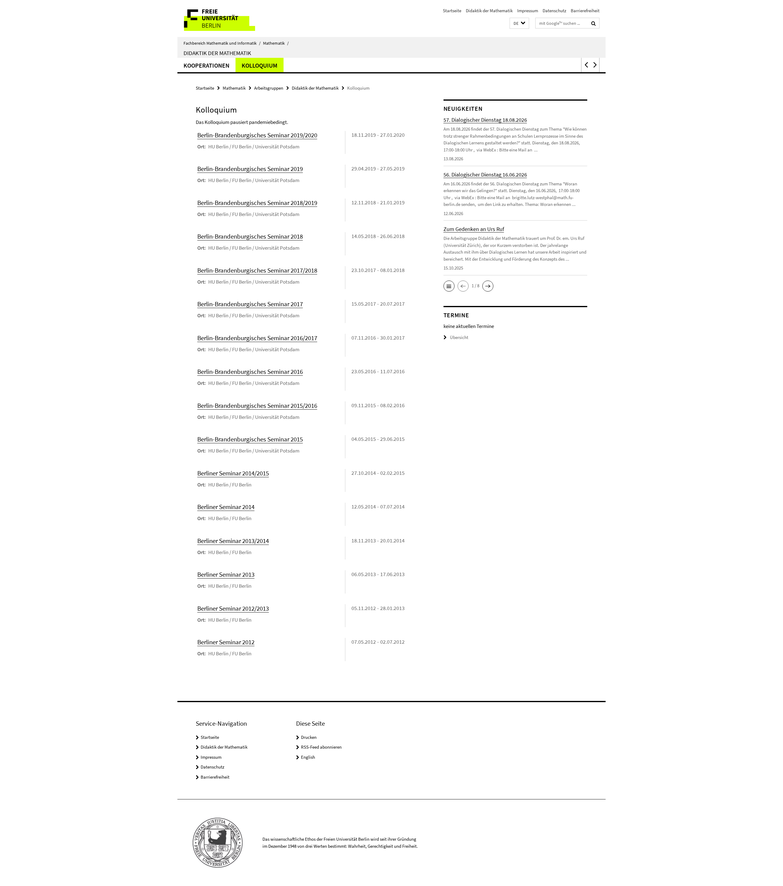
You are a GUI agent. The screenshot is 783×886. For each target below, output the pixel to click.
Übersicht (459, 337)
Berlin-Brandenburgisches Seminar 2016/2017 (257, 338)
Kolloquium (259, 65)
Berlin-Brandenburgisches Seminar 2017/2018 (257, 270)
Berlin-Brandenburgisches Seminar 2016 (250, 371)
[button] (519, 23)
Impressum (527, 10)
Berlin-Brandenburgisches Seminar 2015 (250, 439)
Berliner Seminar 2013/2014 (233, 541)
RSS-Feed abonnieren (321, 747)
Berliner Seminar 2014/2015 (233, 473)
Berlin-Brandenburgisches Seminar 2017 (250, 304)
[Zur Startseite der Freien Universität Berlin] (228, 18)
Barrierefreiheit (585, 10)
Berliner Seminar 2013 (225, 574)
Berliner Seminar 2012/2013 (233, 608)
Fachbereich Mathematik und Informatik (222, 43)
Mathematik (276, 43)
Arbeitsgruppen (268, 88)
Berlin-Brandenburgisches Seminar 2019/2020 (257, 135)
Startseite (452, 10)
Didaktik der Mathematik (489, 10)
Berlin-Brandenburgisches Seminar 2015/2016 (257, 405)
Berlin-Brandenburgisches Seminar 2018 (250, 236)
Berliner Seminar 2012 (225, 642)
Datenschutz (554, 10)
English (308, 757)
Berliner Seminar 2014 (225, 507)
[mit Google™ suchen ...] (593, 23)
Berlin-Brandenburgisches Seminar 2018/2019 (257, 203)
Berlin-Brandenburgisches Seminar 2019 (250, 169)
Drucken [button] (309, 737)
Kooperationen (206, 65)
